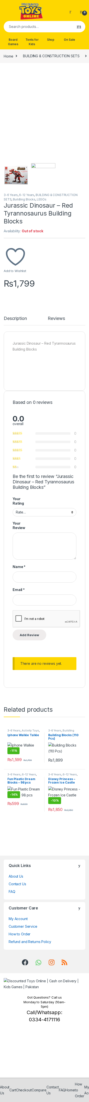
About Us (16, 876)
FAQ (12, 891)
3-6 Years (11, 195)
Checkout (24, 1090)
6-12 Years (26, 195)
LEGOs (41, 199)
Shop (50, 39)
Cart (12, 1090)
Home (8, 56)
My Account (18, 919)
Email (19, 590)
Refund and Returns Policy (30, 942)
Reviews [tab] (56, 318)
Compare (39, 1090)
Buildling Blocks (24, 199)
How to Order (19, 934)
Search (79, 26)
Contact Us (17, 884)
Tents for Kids (32, 42)
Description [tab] (15, 318)
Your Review (19, 525)
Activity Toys (30, 730)
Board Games (13, 42)
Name (19, 567)
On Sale (69, 39)
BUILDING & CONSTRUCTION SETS (51, 56)
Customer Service (23, 926)
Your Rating (18, 501)
